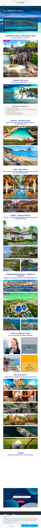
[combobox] (20, 21)
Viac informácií (14, 521)
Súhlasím (29, 525)
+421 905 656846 (21, 2)
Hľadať (20, 27)
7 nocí (6, 102)
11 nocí (6, 198)
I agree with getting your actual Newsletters (21, 498)
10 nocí (6, 50)
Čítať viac (20, 480)
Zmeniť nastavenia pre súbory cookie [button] (21, 523)
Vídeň (10, 50)
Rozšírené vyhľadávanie (20, 29)
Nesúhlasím (11, 525)
